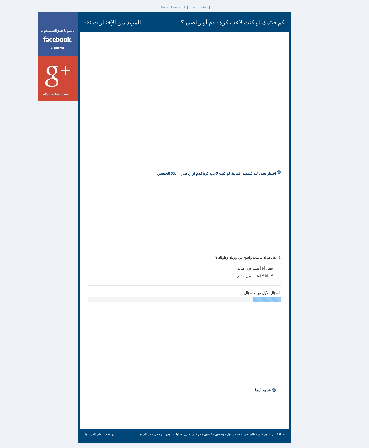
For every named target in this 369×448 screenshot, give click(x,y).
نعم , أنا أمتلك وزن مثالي (255, 268)
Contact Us (178, 7)
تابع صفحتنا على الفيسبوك (100, 434)
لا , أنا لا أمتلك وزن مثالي (255, 276)
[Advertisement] (308, 87)
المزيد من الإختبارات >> (113, 22)
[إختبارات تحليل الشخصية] (58, 34)
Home (165, 7)
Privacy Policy (198, 7)
